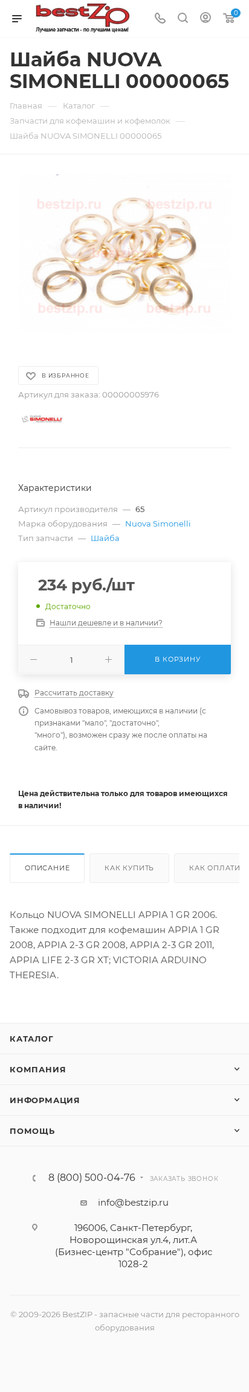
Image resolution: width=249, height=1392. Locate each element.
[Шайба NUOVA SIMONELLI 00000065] (124, 254)
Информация (45, 1100)
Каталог (32, 1038)
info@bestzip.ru (133, 1202)
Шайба (105, 538)
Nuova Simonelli (158, 523)
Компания (38, 1069)
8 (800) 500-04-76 (91, 1178)
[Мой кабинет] (205, 19)
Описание (47, 868)
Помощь (32, 1131)
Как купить (129, 868)
